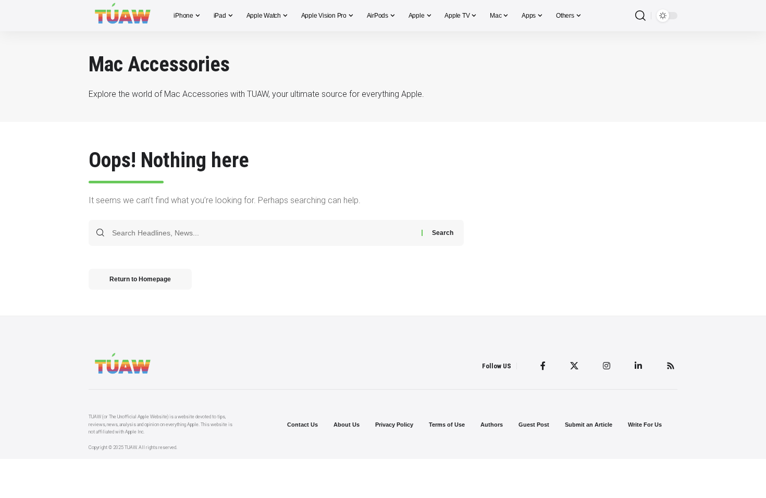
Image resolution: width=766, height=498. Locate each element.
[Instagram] (606, 365)
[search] (640, 15)
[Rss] (670, 365)
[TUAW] (123, 15)
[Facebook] (543, 365)
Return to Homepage (140, 279)
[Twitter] (574, 365)
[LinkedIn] (638, 365)
